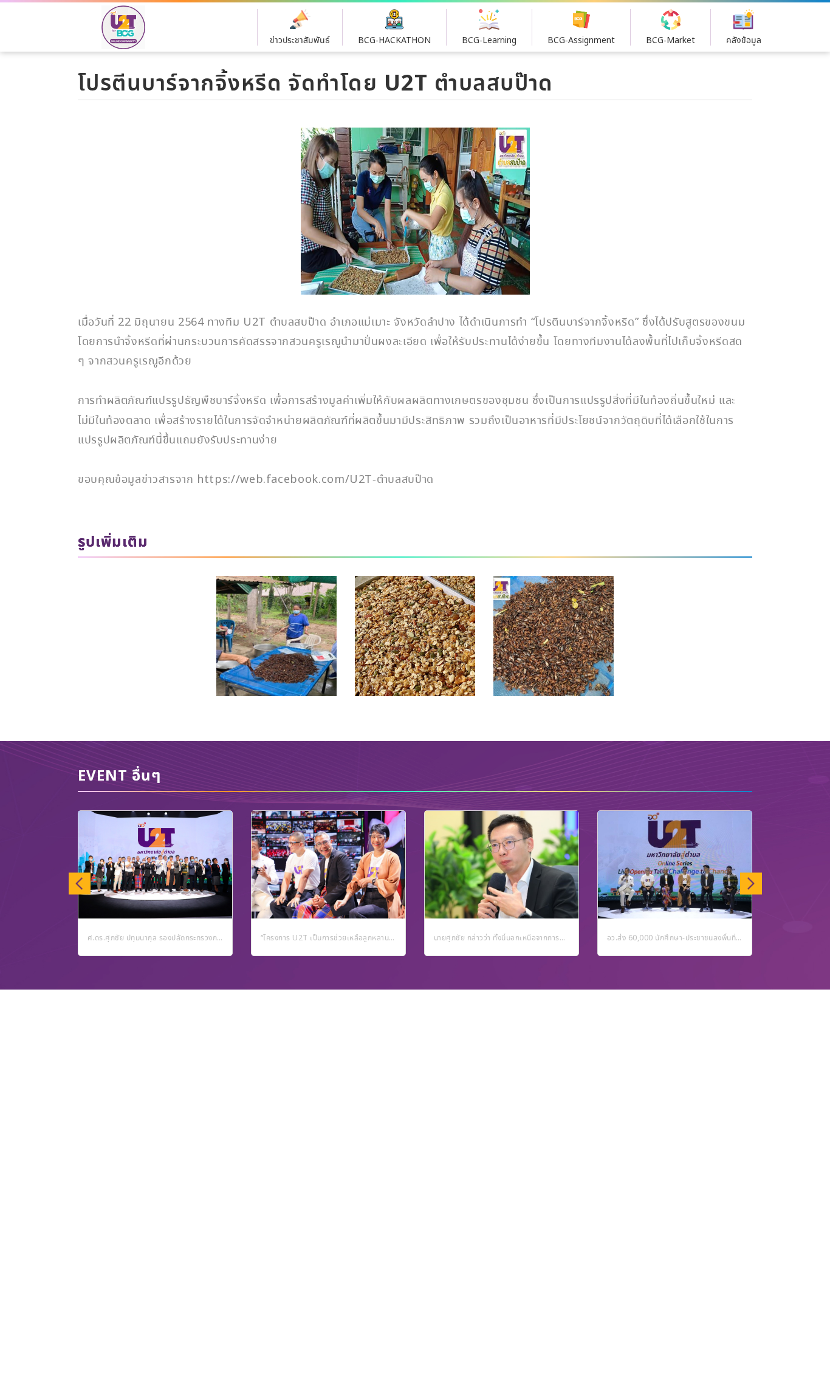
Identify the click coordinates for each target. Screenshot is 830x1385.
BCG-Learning (489, 41)
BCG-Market (670, 41)
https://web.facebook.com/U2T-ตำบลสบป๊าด (315, 480)
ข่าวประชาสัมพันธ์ (300, 41)
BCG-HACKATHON (394, 41)
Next (750, 883)
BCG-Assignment (581, 41)
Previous (79, 883)
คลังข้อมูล (743, 41)
